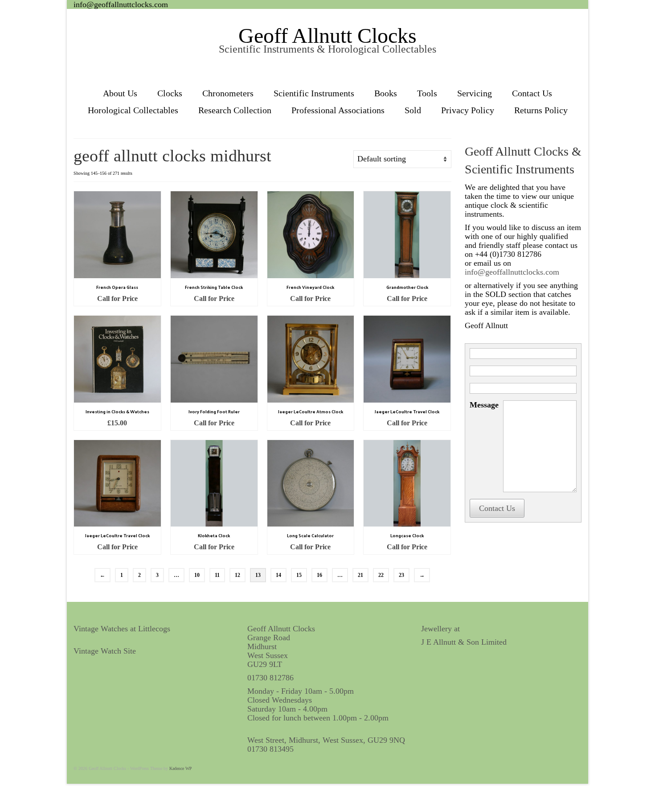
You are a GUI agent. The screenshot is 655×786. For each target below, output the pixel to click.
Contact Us (497, 508)
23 (401, 575)
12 (237, 575)
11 (217, 575)
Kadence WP (180, 768)
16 (319, 575)
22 (381, 575)
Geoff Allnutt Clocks (327, 35)
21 (360, 575)
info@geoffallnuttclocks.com (121, 4)
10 (197, 575)
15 (299, 575)
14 (278, 575)
